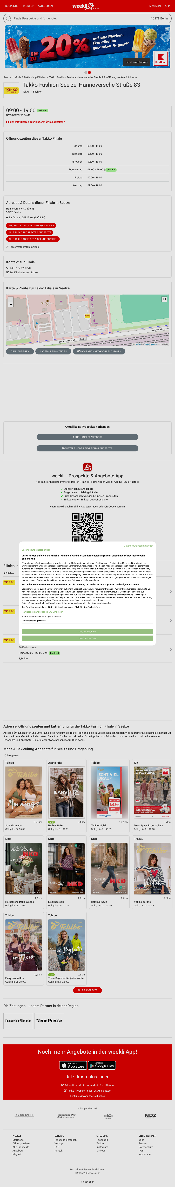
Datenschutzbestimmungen (138, 545)
